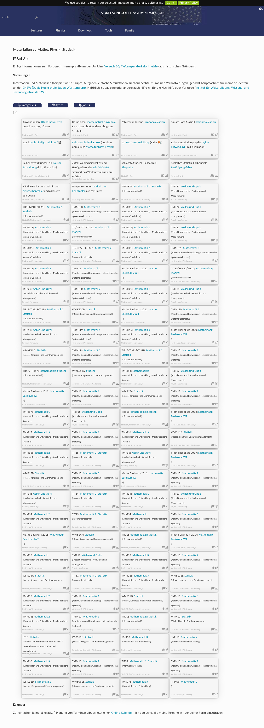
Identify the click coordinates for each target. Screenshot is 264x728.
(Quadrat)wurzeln (51, 122)
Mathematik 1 (43, 227)
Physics (60, 30)
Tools (108, 30)
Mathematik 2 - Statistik (143, 661)
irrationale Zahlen (155, 122)
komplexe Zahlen (206, 122)
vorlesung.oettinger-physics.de (132, 13)
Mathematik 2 (142, 207)
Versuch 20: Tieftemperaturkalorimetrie (131, 66)
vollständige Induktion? (45, 142)
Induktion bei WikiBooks (86, 142)
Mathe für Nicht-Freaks (99, 147)
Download (85, 30)
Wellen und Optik (191, 186)
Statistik (90, 309)
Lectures (37, 30)
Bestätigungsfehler (182, 167)
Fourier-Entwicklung (137, 142)
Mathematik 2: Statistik (147, 186)
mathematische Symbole (101, 122)
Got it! (171, 2)
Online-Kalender (122, 712)
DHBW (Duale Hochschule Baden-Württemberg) (54, 87)
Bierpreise (127, 167)
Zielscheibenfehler (33, 191)
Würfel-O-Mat (101, 167)
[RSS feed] (256, 8)
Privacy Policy (188, 2)
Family (129, 30)
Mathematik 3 (92, 207)
